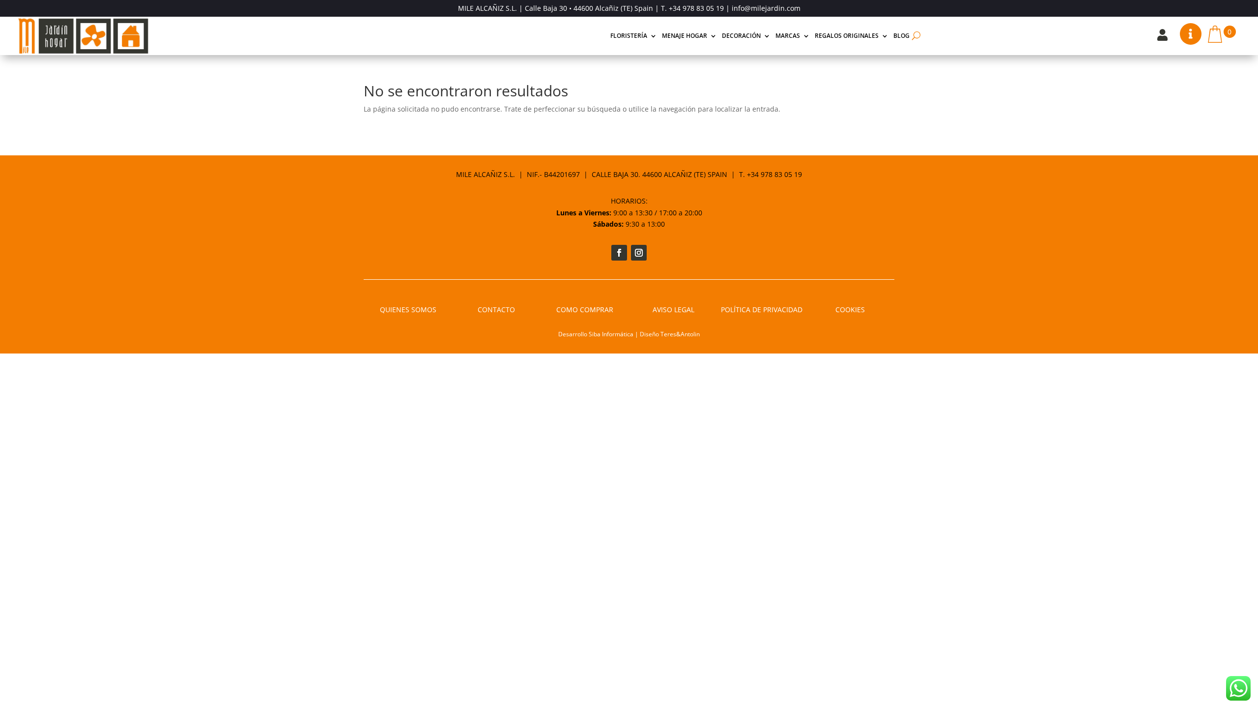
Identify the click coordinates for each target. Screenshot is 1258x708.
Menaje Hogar (684, 35)
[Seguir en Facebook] (619, 253)
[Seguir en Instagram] (639, 253)
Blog (901, 35)
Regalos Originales (847, 35)
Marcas (787, 35)
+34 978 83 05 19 (696, 8)
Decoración (741, 35)
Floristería (628, 35)
